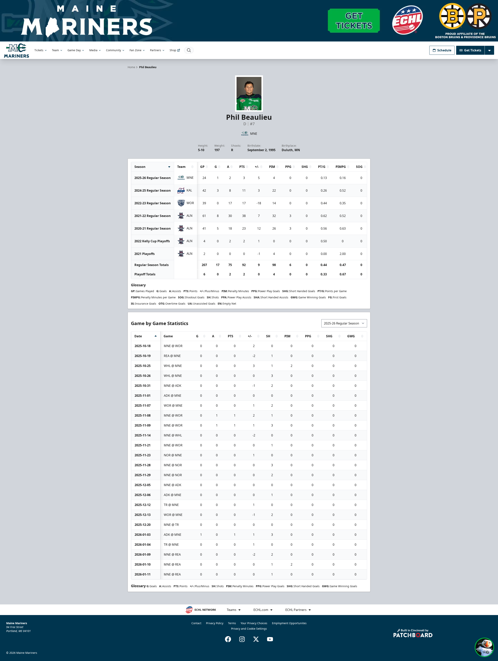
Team (55, 50)
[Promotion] (249, 20)
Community (113, 50)
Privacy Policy (214, 623)
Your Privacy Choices (254, 623)
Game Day (74, 50)
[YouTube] (270, 639)
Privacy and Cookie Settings (249, 628)
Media (93, 50)
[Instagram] (242, 639)
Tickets (38, 50)
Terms (232, 623)
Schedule (444, 50)
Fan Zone (135, 50)
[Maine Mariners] (16, 50)
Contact (196, 623)
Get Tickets (472, 50)
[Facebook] (228, 639)
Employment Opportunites (289, 623)
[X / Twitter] (256, 639)
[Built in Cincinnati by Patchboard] (413, 633)
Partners (155, 50)
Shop (173, 50)
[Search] (189, 50)
